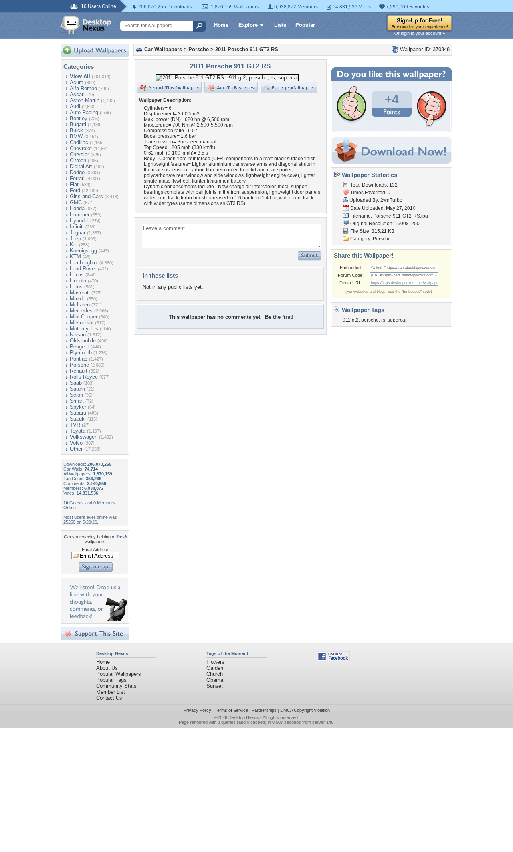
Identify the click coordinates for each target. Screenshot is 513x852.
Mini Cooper (83, 317)
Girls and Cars (86, 196)
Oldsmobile (83, 341)
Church (214, 674)
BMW (76, 136)
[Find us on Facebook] (333, 660)
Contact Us (109, 698)
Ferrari (77, 178)
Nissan (78, 335)
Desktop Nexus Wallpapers (85, 25)
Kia (73, 245)
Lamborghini (84, 263)
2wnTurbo (391, 200)
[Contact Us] (97, 619)
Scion (76, 395)
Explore (248, 25)
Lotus (76, 287)
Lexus (77, 275)
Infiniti (77, 227)
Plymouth (81, 353)
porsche (370, 320)
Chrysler (79, 154)
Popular (305, 25)
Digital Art (81, 166)
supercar (397, 320)
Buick (76, 130)
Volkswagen (83, 437)
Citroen (78, 160)
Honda (77, 208)
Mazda (77, 299)
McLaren (80, 305)
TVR (75, 425)
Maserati (80, 293)
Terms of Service (231, 710)
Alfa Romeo (83, 88)
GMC (76, 202)
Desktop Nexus (243, 717)
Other (76, 449)
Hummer (79, 214)
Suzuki (78, 419)
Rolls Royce (84, 377)
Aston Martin (84, 100)
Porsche (79, 365)
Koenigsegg (83, 251)
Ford (75, 190)
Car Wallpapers (163, 49)
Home (221, 25)
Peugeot (79, 347)
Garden (214, 668)
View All (80, 76)
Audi (75, 106)
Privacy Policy (197, 710)
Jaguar (77, 233)
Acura (76, 82)
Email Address (95, 549)
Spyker (78, 407)
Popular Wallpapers (118, 674)
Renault (78, 371)
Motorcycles (84, 329)
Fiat (74, 184)
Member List (110, 692)
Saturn (77, 389)
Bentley (78, 118)
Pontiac (78, 359)
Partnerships (264, 710)
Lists (280, 25)
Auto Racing (84, 112)
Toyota (77, 431)
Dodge (77, 172)
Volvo (76, 443)
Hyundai (79, 221)
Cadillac (79, 142)
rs (383, 320)
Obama (214, 680)
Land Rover (83, 269)
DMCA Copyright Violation (305, 710)
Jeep (75, 239)
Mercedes (81, 311)
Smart (77, 401)
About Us (107, 668)
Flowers (215, 662)
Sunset (214, 686)
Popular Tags (111, 680)
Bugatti (78, 124)
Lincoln (78, 281)
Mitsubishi (81, 323)
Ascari (77, 94)
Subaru (78, 413)
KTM (75, 257)
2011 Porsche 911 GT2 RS (246, 49)
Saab (76, 383)
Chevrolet (81, 148)
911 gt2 (351, 320)
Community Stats (116, 686)
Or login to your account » (419, 33)
